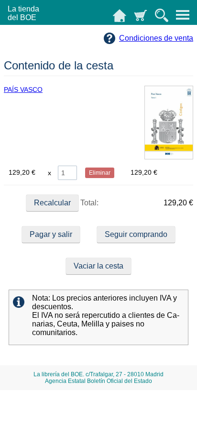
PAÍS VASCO (23, 89)
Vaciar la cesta (98, 266)
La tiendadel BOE (23, 13)
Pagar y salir (51, 234)
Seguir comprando (136, 234)
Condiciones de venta (156, 38)
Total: (88, 203)
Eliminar (99, 172)
